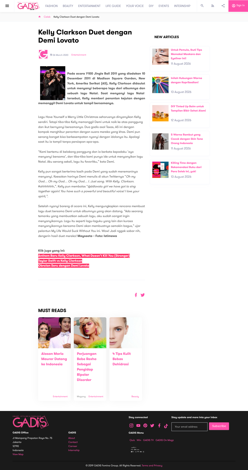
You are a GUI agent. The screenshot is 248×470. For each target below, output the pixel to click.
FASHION (51, 6)
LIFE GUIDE (113, 6)
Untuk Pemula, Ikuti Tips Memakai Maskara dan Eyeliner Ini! (186, 54)
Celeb (47, 17)
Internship (74, 450)
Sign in (240, 5)
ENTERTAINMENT (89, 6)
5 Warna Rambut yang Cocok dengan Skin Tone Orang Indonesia (187, 139)
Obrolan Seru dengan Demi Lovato (63, 266)
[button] (142, 295)
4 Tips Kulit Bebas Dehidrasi (122, 359)
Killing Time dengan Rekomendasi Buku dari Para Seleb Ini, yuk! (186, 167)
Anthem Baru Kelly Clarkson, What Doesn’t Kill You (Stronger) (84, 256)
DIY (151, 6)
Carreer (72, 446)
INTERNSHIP (182, 6)
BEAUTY (68, 6)
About (71, 438)
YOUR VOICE (135, 6)
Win (139, 440)
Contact (73, 442)
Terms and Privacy (152, 465)
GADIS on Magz (165, 440)
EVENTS (164, 6)
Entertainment (78, 55)
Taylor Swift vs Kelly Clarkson (60, 261)
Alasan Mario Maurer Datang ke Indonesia (54, 359)
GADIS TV (148, 440)
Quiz (132, 440)
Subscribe (219, 426)
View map (18, 454)
